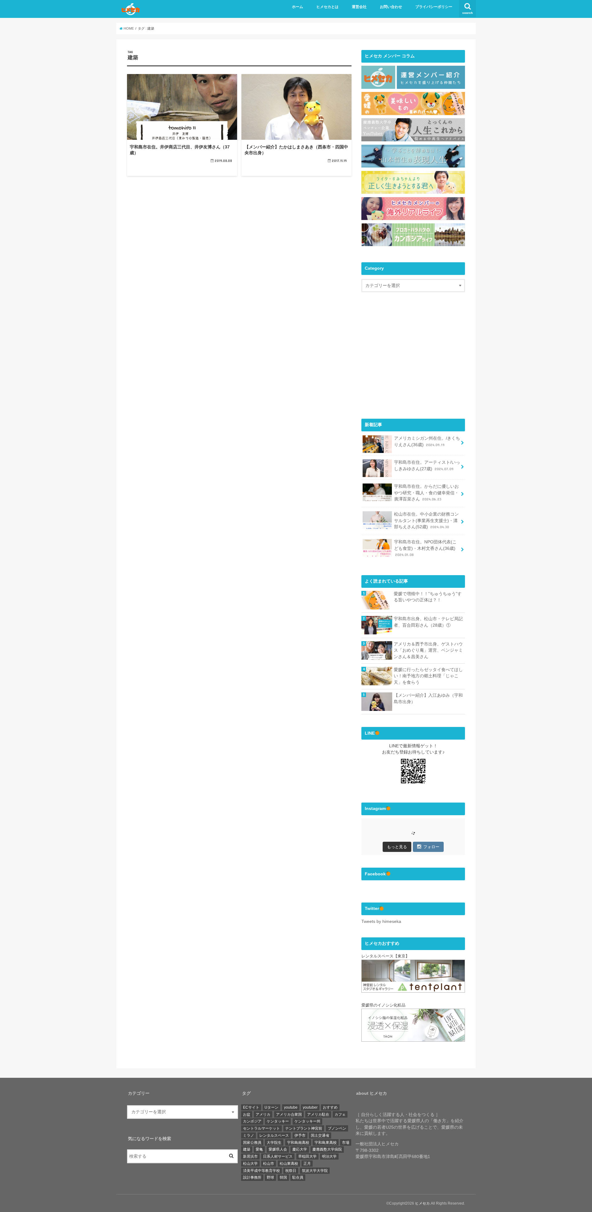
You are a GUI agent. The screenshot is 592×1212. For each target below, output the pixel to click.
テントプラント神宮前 (303, 1128)
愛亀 (259, 1149)
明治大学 (329, 1156)
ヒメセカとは (327, 7)
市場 (345, 1142)
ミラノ (248, 1135)
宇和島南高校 (298, 1142)
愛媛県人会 (278, 1149)
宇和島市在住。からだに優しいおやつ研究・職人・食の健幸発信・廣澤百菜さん (426, 492)
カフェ (340, 1114)
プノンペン (337, 1128)
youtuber (310, 1107)
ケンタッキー (278, 1121)
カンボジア (252, 1121)
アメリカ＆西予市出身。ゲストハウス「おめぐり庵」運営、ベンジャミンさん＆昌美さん (428, 650)
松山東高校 (289, 1163)
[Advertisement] (413, 361)
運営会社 (359, 7)
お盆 (246, 1114)
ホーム (297, 7)
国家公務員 (252, 1142)
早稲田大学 (307, 1156)
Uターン (271, 1107)
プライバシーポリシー (433, 7)
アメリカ (263, 1114)
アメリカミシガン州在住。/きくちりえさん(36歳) (427, 441)
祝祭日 (290, 1170)
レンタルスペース (274, 1135)
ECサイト (251, 1107)
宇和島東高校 (325, 1142)
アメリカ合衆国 (289, 1114)
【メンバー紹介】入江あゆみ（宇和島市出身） (428, 698)
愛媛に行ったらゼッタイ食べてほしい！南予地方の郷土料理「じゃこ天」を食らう (428, 676)
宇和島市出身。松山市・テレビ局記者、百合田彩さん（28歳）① (428, 622)
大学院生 (274, 1142)
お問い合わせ (391, 7)
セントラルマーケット (261, 1128)
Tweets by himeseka (381, 921)
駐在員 (297, 1177)
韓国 (283, 1177)
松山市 (268, 1163)
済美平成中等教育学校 (261, 1170)
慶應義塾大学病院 (327, 1149)
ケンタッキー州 (307, 1121)
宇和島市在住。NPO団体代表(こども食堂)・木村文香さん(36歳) (425, 548)
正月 (307, 1163)
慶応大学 (299, 1149)
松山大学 (250, 1163)
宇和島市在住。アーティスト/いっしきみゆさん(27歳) (427, 465)
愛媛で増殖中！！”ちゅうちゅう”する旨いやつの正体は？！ (428, 597)
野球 (270, 1177)
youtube (291, 1107)
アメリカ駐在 (318, 1114)
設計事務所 (252, 1177)
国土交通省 (320, 1135)
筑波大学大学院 (315, 1170)
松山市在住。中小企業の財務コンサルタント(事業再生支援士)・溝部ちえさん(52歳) (426, 520)
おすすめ (330, 1107)
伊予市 (300, 1135)
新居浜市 (250, 1156)
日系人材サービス (278, 1156)
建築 (246, 1149)
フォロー (431, 847)
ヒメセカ (422, 1203)
